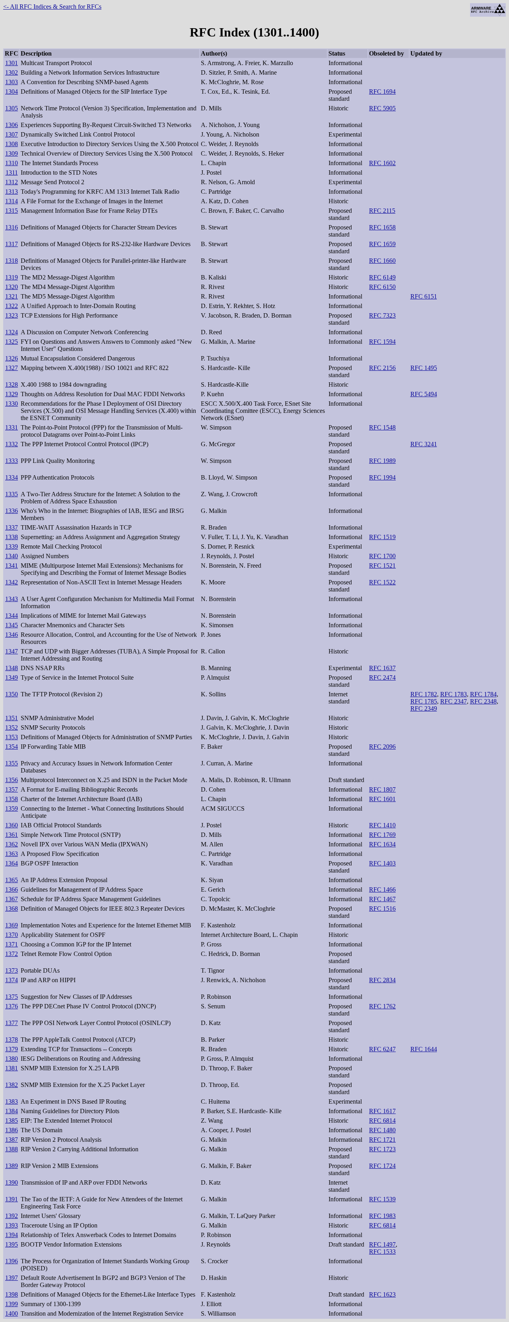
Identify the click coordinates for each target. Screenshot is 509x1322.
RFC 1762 (382, 1006)
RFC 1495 (423, 367)
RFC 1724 (382, 1165)
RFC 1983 (382, 1215)
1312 (11, 182)
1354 (11, 746)
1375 (11, 996)
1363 (11, 853)
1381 (11, 1068)
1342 (11, 582)
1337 (11, 527)
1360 (11, 825)
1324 (11, 332)
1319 (11, 277)
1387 (11, 1139)
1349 (11, 677)
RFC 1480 (382, 1130)
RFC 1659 (382, 244)
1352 (11, 727)
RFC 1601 (382, 799)
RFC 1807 (382, 789)
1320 (11, 286)
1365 (11, 880)
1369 (11, 925)
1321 (11, 296)
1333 (11, 460)
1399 (11, 1304)
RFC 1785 (423, 701)
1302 (11, 72)
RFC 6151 (423, 296)
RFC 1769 (382, 834)
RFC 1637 (382, 668)
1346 (11, 634)
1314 (11, 201)
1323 (11, 315)
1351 (11, 718)
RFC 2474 (382, 677)
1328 (11, 384)
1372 (11, 953)
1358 (11, 799)
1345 (11, 625)
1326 (11, 358)
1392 (11, 1215)
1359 (11, 808)
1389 (11, 1165)
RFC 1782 (423, 694)
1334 (11, 477)
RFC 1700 (382, 556)
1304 (11, 91)
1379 (11, 1049)
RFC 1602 (382, 163)
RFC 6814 (382, 1120)
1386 (11, 1130)
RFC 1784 (483, 694)
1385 (11, 1120)
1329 (11, 394)
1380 (11, 1058)
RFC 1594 (382, 341)
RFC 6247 (382, 1049)
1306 (11, 124)
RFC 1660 (382, 260)
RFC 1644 (423, 1049)
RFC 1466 (382, 889)
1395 (11, 1244)
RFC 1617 (382, 1111)
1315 (11, 210)
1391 (11, 1199)
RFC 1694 (382, 91)
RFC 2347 (453, 701)
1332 (11, 444)
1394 (11, 1234)
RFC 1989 (382, 460)
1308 (11, 144)
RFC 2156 (382, 367)
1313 (11, 191)
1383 (11, 1101)
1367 (11, 899)
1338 (11, 537)
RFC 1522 (382, 582)
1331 (11, 427)
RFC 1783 (453, 694)
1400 (11, 1313)
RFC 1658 (382, 227)
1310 (11, 163)
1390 (11, 1182)
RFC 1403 (382, 863)
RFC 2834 (382, 980)
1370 (11, 934)
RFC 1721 (382, 1139)
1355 (11, 763)
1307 (11, 134)
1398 (11, 1294)
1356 (11, 780)
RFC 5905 (382, 108)
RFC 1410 (382, 825)
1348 (11, 668)
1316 (11, 227)
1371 (11, 944)
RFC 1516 (382, 908)
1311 (12, 172)
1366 (11, 889)
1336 (11, 510)
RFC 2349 (423, 708)
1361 (11, 834)
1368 (11, 908)
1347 (11, 651)
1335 (11, 494)
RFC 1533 (382, 1251)
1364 (11, 863)
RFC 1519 (382, 537)
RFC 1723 (382, 1149)
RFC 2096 (382, 746)
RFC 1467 (382, 899)
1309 (11, 153)
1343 (11, 598)
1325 (11, 341)
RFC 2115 (382, 210)
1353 (11, 737)
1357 (11, 789)
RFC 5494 (423, 394)
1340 (11, 556)
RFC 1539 (382, 1199)
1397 (11, 1277)
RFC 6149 (382, 277)
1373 (11, 970)
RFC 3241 (423, 444)
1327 (11, 367)
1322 (11, 306)
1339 (11, 546)
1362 (11, 844)
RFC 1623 (382, 1294)
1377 (11, 1022)
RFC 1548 (382, 427)
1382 (11, 1084)
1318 (11, 260)
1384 (11, 1111)
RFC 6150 (382, 286)
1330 (11, 403)
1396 (11, 1261)
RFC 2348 (483, 701)
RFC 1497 (382, 1244)
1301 (11, 63)
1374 (11, 980)
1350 (11, 694)
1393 (11, 1225)
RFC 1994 (382, 477)
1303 (11, 82)
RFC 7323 (382, 315)
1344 (11, 615)
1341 (11, 565)
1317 (11, 244)
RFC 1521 (382, 565)
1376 (11, 1006)
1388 (11, 1149)
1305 (11, 108)
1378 (11, 1039)
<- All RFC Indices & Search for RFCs (52, 6)
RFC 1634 (382, 844)
